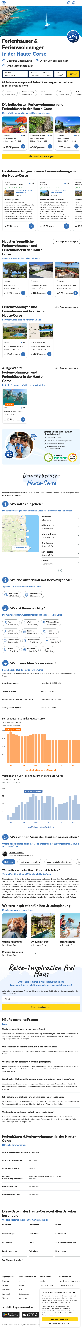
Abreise (46, 73)
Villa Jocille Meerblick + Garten (14, 1086)
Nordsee (5, 1281)
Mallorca (6, 1289)
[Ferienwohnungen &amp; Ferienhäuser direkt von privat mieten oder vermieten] (3, 3)
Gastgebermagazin (67, 1285)
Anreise (34, 73)
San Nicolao (58, 1104)
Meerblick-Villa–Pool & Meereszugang (56, 1086)
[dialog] (60, 1308)
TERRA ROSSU (32, 1086)
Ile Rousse (67, 1034)
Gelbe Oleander (63, 138)
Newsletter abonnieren (41, 1007)
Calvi (58, 1034)
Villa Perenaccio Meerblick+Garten (10, 138)
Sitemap (5, 1298)
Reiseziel (8, 73)
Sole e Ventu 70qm (37, 138)
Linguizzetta (63, 1066)
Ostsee (5, 1285)
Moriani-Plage (44, 1104)
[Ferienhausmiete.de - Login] (74, 3)
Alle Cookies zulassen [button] (59, 1319)
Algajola (52, 1034)
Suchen (73, 73)
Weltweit (6, 1294)
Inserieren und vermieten (69, 1281)
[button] (79, 3)
